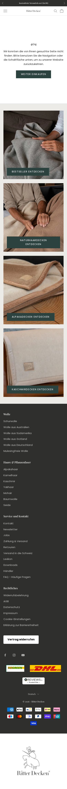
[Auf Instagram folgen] (14, 655)
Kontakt (8, 523)
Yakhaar (8, 487)
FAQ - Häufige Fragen (17, 577)
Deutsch (32, 694)
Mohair (7, 493)
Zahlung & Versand (15, 541)
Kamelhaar (10, 475)
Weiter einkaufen (33, 74)
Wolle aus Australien (16, 427)
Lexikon (7, 559)
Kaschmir (9, 481)
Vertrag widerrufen (21, 639)
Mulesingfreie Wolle (15, 451)
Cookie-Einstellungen (16, 619)
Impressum (10, 613)
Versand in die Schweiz (17, 553)
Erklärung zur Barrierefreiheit (21, 625)
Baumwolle (10, 499)
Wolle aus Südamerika (17, 433)
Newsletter (10, 529)
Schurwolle (10, 421)
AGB (6, 601)
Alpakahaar (10, 469)
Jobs (6, 535)
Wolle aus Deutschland (18, 445)
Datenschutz (11, 607)
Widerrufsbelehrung (16, 595)
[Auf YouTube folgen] (23, 655)
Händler (8, 571)
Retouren (9, 547)
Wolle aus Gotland (15, 439)
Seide (7, 505)
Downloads (10, 565)
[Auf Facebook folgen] (5, 655)
